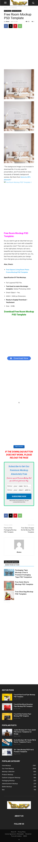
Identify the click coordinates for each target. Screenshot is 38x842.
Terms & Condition (16, 836)
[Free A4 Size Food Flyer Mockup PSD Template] (7, 697)
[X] (11, 26)
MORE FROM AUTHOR (12, 565)
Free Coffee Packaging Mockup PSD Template (10, 530)
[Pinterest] (15, 26)
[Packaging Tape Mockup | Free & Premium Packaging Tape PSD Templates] (9, 572)
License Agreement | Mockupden (14, 834)
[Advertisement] (19, 49)
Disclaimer (28, 834)
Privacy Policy (21, 832)
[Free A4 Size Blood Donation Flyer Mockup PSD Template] (7, 706)
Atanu (7, 21)
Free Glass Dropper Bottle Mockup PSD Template (27, 530)
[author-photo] (19, 549)
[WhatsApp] (20, 26)
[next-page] (8, 601)
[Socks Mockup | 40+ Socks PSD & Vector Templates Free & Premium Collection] (7, 742)
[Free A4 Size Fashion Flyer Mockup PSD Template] (7, 716)
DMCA (25, 836)
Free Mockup (13, 8)
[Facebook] (6, 26)
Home (5, 8)
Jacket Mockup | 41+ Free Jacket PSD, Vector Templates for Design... (25, 732)
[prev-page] (5, 601)
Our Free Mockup (16, 11)
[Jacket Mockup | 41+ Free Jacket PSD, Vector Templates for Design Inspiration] (7, 732)
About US (13, 832)
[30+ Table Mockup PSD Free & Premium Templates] (7, 752)
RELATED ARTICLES (11, 562)
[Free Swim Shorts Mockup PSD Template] (9, 586)
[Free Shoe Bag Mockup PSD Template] (9, 596)
